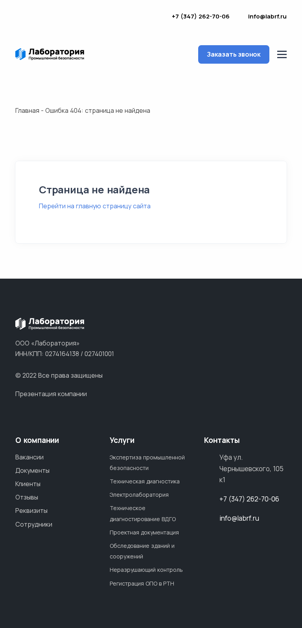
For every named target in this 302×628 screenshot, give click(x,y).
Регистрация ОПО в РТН (142, 583)
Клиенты (28, 483)
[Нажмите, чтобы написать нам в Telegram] (144, 17)
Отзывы (26, 497)
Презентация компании (51, 393)
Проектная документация (144, 532)
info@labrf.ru (267, 16)
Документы (32, 470)
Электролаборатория (139, 494)
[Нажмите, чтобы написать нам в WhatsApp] (131, 17)
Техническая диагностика (145, 481)
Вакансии (29, 457)
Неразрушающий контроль (146, 569)
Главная (27, 110)
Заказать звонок (234, 54)
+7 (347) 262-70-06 (201, 16)
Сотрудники (33, 524)
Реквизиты (31, 510)
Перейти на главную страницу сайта (95, 206)
